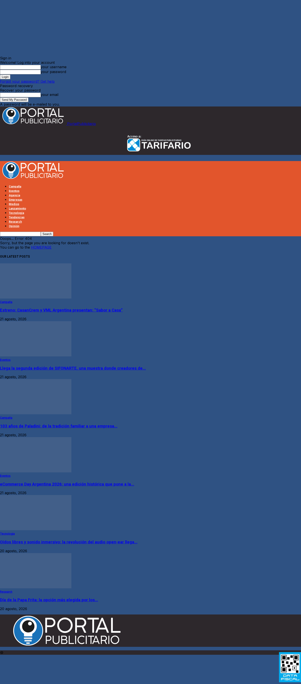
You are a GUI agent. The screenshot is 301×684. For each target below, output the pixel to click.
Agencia (14, 195)
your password (53, 72)
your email (49, 94)
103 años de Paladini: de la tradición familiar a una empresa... (58, 426)
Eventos (14, 191)
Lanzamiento (17, 208)
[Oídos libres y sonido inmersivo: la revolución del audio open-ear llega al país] (35, 529)
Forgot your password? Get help (27, 81)
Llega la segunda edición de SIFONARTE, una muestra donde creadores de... (73, 368)
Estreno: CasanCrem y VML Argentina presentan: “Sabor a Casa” (61, 310)
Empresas (15, 199)
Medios (14, 204)
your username (54, 67)
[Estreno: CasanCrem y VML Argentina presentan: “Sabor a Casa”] (35, 297)
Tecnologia (16, 213)
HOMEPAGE (41, 247)
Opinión (14, 226)
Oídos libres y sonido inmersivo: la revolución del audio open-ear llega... (68, 542)
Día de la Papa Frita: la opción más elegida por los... (49, 600)
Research (15, 221)
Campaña (15, 186)
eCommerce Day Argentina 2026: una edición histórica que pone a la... (67, 484)
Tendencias (16, 217)
